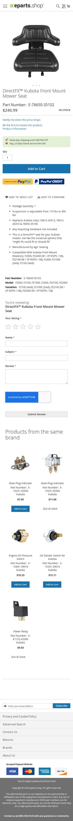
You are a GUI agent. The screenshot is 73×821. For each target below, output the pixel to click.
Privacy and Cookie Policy (19, 716)
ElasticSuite (50, 781)
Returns (8, 740)
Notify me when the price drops (21, 119)
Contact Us (10, 732)
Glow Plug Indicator (20, 483)
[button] (33, 85)
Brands (7, 748)
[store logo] (27, 5)
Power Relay (20, 631)
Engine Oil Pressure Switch (20, 557)
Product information (15, 128)
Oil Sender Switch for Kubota (52, 557)
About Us (9, 755)
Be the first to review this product (22, 125)
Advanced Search (14, 724)
